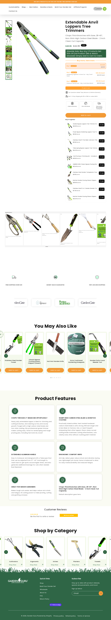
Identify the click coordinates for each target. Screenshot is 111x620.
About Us (43, 593)
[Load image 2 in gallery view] (8, 30)
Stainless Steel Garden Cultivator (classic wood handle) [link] (50, 234)
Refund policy (71, 616)
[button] (24, 7)
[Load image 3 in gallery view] (8, 37)
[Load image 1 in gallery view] (8, 24)
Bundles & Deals (46, 7)
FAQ (41, 596)
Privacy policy (59, 616)
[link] (14, 225)
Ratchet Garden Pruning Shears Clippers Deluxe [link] (13, 236)
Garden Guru (32, 616)
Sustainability (14, 7)
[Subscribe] (101, 593)
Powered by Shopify (44, 616)
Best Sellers (33, 7)
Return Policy (44, 599)
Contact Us (13, 11)
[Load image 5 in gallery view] (8, 50)
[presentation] (6, 356)
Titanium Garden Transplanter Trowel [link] (67, 243)
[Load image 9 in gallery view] (8, 76)
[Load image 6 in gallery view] (8, 56)
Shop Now (12, 565)
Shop (42, 583)
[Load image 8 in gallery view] (8, 70)
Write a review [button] (69, 515)
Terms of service (83, 616)
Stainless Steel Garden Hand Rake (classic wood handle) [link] (87, 231)
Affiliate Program (80, 7)
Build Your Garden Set (63, 7)
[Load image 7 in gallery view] (8, 63)
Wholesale (43, 589)
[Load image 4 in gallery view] (8, 43)
